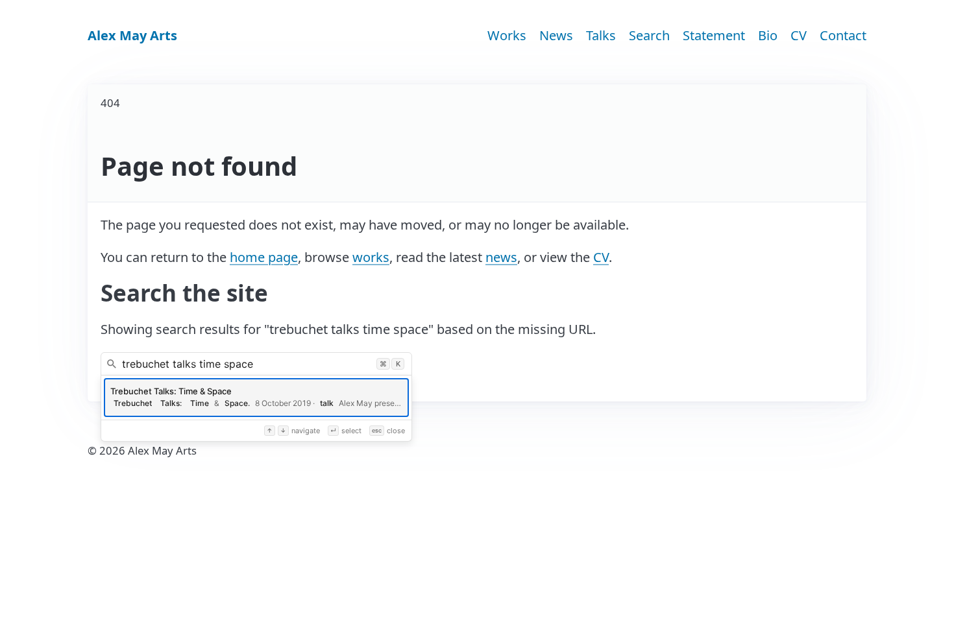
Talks (601, 35)
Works (506, 35)
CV (798, 35)
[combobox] (256, 364)
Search (649, 35)
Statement (714, 35)
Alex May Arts (132, 35)
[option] (256, 397)
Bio (767, 35)
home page (264, 257)
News (556, 35)
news (501, 257)
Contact (843, 35)
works (370, 257)
